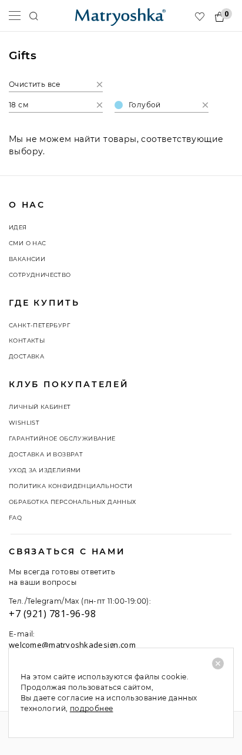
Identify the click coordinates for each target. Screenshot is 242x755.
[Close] (217, 663)
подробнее (91, 708)
